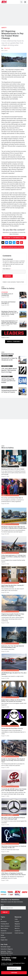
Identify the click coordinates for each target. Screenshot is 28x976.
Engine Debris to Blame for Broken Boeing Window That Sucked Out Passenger (13, 700)
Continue (14, 972)
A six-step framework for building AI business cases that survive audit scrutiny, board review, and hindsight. (13, 472)
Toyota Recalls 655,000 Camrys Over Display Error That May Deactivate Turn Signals (13, 789)
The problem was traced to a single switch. (12, 676)
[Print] (2, 242)
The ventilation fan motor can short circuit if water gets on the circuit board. (12, 589)
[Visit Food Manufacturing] (10, 892)
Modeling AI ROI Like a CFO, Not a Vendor (12, 469)
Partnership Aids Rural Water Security (12, 728)
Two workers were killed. (7, 649)
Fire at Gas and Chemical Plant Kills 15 (8, 302)
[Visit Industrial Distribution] (3, 894)
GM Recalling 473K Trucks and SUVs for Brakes (8, 380)
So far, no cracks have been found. (10, 849)
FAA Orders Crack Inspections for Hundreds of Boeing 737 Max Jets (13, 847)
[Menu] (25, 2)
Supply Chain (6, 366)
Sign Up (5, 912)
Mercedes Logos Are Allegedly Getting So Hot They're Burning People (13, 818)
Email (2, 905)
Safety (3, 27)
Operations (5, 355)
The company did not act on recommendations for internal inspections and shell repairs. (13, 531)
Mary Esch (7, 48)
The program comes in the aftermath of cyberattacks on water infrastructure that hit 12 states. (13, 732)
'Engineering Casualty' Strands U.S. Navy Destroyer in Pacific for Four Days (12, 614)
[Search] (21, 2)
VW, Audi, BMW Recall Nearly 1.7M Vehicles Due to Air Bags (9, 370)
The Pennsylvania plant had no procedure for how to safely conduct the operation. (12, 764)
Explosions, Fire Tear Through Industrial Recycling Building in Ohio (12, 646)
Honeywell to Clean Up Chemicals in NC (9, 359)
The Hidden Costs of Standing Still (7, 294)
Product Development (7, 815)
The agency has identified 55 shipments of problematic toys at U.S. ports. (12, 877)
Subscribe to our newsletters (14, 237)
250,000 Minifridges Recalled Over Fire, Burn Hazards (13, 673)
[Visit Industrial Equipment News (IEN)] (17, 892)
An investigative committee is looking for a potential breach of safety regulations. (12, 500)
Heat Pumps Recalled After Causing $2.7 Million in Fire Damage (12, 586)
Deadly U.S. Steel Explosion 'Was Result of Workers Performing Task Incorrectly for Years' (13, 760)
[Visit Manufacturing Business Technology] (17, 894)
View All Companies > (14, 341)
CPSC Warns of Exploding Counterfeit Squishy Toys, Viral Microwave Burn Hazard (13, 874)
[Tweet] (14, 242)
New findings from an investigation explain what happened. (13, 704)
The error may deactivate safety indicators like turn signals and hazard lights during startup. (13, 793)
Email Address (7, 268)
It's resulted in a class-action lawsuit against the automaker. (13, 821)
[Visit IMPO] (24, 892)
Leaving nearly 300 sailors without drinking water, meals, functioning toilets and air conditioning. (12, 619)
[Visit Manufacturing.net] (10, 894)
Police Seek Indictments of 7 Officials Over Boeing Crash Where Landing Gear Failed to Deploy (9, 322)
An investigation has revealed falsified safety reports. (13, 561)
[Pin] (17, 242)
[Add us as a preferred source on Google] (21, 242)
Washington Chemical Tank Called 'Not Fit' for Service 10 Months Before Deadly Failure (9, 313)
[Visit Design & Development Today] (3, 892)
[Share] (6, 242)
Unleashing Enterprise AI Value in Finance (9, 391)
